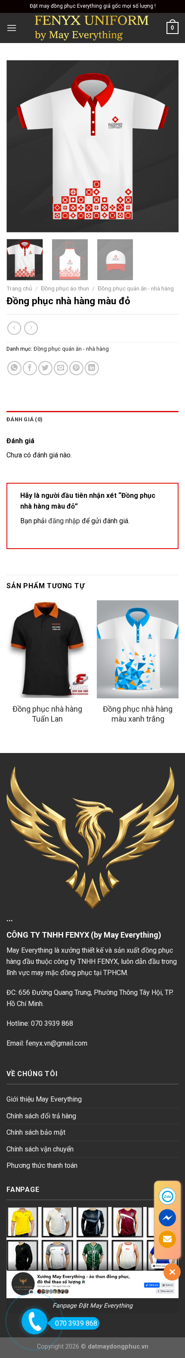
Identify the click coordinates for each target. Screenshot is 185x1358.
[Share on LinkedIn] (92, 368)
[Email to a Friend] (61, 368)
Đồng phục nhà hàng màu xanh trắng (138, 713)
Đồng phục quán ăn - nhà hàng (136, 288)
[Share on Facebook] (30, 368)
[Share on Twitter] (45, 368)
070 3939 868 (76, 1323)
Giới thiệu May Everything (44, 1099)
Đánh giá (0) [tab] (24, 419)
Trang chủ (19, 288)
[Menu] (11, 27)
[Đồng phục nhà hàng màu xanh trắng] (138, 649)
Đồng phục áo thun (65, 288)
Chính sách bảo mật (35, 1132)
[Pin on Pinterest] (76, 368)
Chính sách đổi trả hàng (41, 1116)
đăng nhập (64, 521)
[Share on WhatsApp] (14, 368)
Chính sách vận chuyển (40, 1149)
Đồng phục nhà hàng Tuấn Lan (47, 713)
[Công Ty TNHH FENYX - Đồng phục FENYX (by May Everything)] (91, 28)
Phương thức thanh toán (41, 1165)
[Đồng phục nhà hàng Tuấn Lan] (47, 649)
